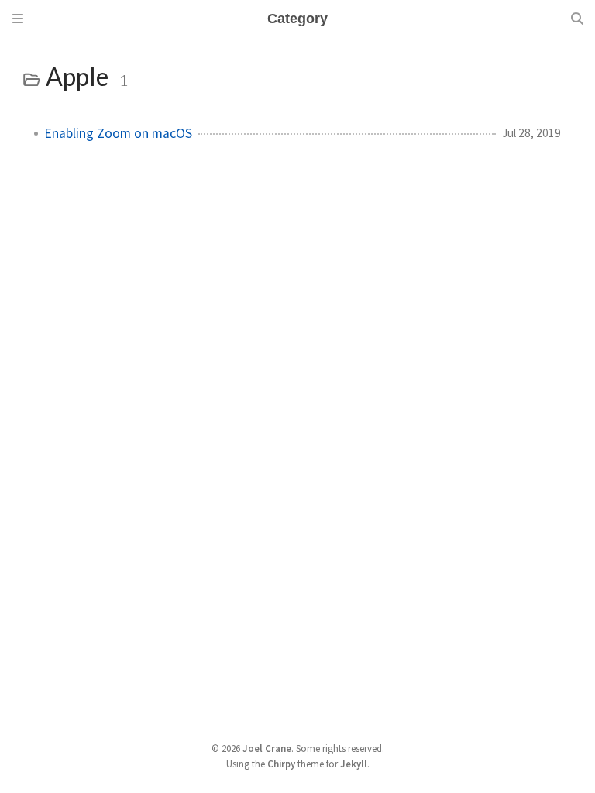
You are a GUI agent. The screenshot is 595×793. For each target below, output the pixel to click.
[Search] (577, 18)
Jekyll (353, 763)
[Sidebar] (18, 18)
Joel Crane (266, 748)
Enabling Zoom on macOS (118, 133)
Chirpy (281, 763)
